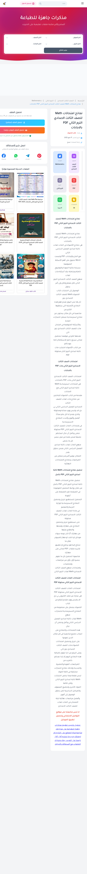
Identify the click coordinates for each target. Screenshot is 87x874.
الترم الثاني (49, 101)
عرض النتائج (63, 50)
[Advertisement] (43, 80)
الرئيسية (81, 101)
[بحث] (40, 4)
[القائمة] (82, 3)
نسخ (68, 142)
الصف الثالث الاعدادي (66, 101)
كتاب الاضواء (72, 133)
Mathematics (37, 101)
